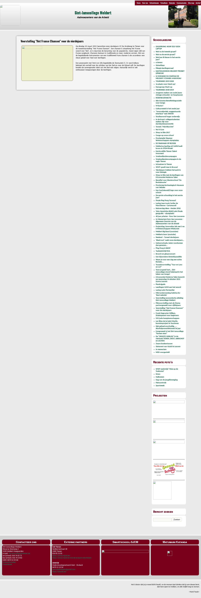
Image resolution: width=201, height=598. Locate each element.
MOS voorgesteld (163, 352)
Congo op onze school (165, 135)
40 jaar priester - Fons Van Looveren (170, 216)
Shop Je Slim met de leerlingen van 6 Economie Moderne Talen (169, 176)
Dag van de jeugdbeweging (167, 380)
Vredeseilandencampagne (166, 156)
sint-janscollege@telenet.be (19, 554)
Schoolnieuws (154, 3)
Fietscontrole (161, 383)
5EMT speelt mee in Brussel (167, 167)
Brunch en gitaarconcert (165, 254)
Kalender (172, 3)
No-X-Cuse (160, 130)
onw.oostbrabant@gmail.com (63, 570)
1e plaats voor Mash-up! (166, 84)
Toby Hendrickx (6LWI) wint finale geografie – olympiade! (169, 212)
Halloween (160, 377)
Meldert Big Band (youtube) (167, 232)
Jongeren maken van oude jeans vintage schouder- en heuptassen (169, 94)
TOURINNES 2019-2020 (165, 81)
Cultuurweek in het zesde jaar (168, 109)
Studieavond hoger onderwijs (168, 117)
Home (139, 3)
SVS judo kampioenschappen (167, 318)
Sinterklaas (160, 65)
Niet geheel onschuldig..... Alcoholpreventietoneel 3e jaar (168, 327)
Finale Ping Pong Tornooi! (166, 201)
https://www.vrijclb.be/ (61, 556)
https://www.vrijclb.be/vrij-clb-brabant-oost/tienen (71, 558)
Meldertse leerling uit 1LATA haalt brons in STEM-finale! (169, 147)
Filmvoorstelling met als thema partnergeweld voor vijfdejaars (168, 304)
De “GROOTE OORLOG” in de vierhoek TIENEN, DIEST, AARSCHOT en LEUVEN (170, 338)
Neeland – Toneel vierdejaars (167, 237)
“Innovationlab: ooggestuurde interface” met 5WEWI (168, 113)
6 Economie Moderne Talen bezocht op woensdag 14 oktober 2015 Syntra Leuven (170, 279)
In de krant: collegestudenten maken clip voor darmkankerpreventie (168, 122)
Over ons (145, 3)
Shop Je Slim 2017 (163, 133)
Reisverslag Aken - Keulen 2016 (168, 208)
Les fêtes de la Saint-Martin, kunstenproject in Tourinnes (167, 322)
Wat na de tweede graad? (166, 52)
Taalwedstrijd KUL (163, 251)
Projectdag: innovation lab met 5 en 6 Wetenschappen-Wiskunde (170, 228)
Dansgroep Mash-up (164, 87)
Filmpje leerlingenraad (165, 68)
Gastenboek (7, 564)
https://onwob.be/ (59, 572)
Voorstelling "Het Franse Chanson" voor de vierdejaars (169, 309)
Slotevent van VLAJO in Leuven (168, 347)
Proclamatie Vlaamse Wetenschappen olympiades (167, 139)
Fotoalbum (164, 3)
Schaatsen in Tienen (164, 164)
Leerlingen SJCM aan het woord (168, 287)
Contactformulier (9, 562)
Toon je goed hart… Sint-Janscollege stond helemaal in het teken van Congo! (169, 272)
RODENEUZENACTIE (163, 98)
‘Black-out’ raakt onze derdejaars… (170, 240)
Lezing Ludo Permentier (165, 290)
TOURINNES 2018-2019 (165, 90)
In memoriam (161, 349)
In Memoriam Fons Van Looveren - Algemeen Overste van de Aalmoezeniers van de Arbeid (169, 221)
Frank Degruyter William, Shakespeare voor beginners (167, 314)
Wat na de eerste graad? (165, 55)
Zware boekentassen (164, 344)
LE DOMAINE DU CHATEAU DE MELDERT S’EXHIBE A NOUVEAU (168, 77)
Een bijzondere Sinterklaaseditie (169, 257)
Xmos (158, 374)
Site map (191, 3)
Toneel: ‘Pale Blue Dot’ (165, 127)
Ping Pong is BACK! (163, 248)
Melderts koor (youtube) (166, 234)
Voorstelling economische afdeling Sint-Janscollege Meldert (169, 299)
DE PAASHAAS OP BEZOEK (166, 143)
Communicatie (181, 3)
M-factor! (159, 106)
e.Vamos (159, 63)
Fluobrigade (160, 284)
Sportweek (160, 386)
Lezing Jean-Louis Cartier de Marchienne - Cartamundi (167, 204)
